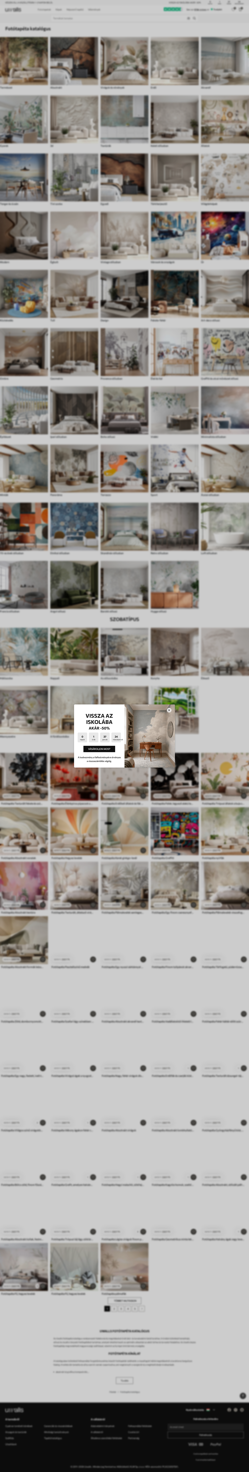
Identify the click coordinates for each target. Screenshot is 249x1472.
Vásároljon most (99, 749)
